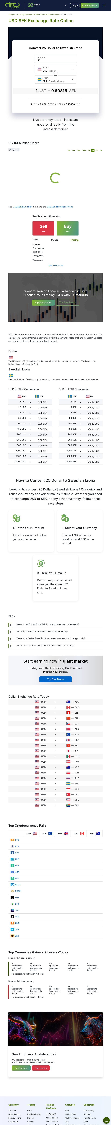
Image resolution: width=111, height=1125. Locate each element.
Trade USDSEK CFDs (55, 265)
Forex (29, 1110)
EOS (17, 897)
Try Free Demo (67, 302)
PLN (77, 772)
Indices (30, 1118)
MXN (77, 756)
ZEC (17, 936)
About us (12, 1110)
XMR (17, 923)
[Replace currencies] (55, 74)
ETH (17, 846)
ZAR (77, 805)
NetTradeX (51, 1114)
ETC (17, 904)
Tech (67, 1110)
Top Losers (41, 1068)
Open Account (89, 5)
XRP (17, 859)
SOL (17, 910)
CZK (77, 723)
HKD (77, 745)
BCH (17, 865)
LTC (17, 853)
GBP (77, 740)
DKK (77, 729)
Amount (41, 57)
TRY (77, 794)
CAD (77, 707)
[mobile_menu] (104, 5)
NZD (77, 767)
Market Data (70, 1114)
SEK (77, 783)
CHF (77, 712)
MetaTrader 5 (52, 1121)
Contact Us (13, 1121)
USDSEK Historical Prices (60, 206)
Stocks (30, 1121)
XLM (17, 916)
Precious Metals (34, 1114)
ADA (17, 872)
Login (75, 5)
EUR (77, 734)
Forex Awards (14, 1114)
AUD (77, 702)
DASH (17, 885)
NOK (77, 761)
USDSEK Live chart (22, 206)
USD (77, 799)
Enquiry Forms (14, 1118)
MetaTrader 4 (52, 1118)
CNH (77, 718)
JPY (77, 751)
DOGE (17, 891)
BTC (17, 840)
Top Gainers (21, 1068)
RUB (77, 778)
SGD (77, 789)
